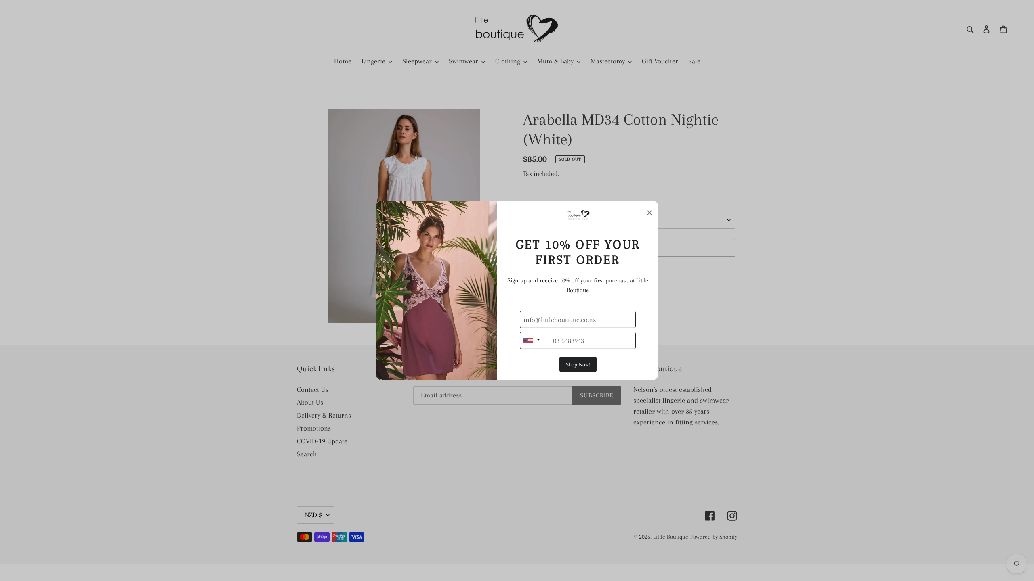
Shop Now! (578, 365)
